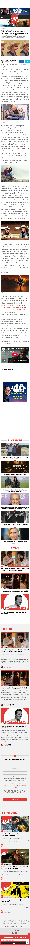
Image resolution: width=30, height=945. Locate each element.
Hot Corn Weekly (7, 831)
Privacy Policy (19, 793)
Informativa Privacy (14, 926)
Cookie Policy (21, 926)
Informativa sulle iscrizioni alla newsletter (15, 777)
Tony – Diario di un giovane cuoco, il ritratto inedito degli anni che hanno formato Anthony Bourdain (15, 569)
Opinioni (6, 565)
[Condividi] (21, 61)
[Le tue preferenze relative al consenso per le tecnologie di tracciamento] (27, 942)
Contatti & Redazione (5, 926)
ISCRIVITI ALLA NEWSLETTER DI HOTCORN (15, 937)
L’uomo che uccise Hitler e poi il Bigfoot (13, 307)
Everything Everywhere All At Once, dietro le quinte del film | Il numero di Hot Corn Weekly (14, 867)
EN (13, 932)
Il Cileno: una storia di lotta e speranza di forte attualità (14, 591)
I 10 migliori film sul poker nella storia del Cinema (15, 474)
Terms (24, 793)
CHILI (14, 148)
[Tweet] (27, 61)
